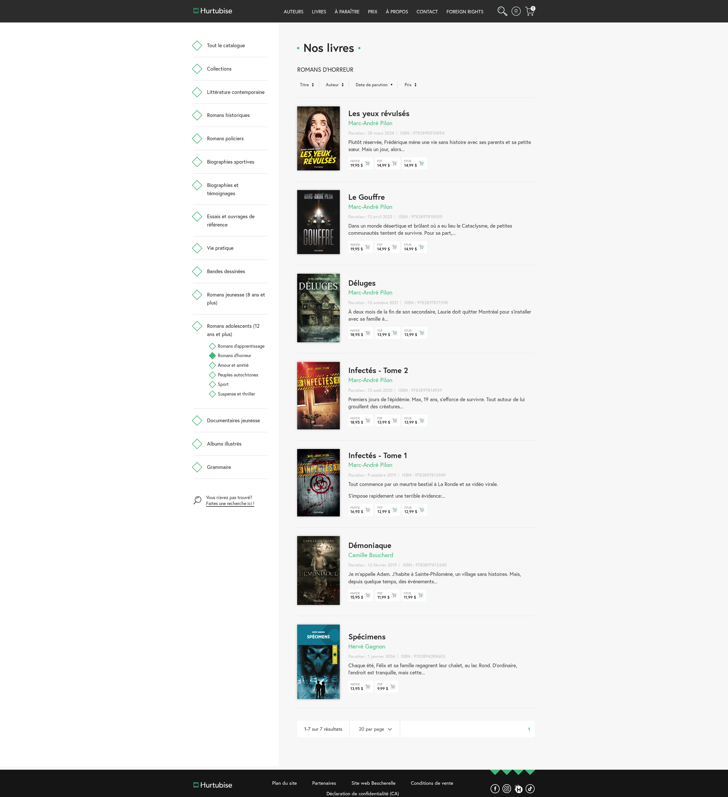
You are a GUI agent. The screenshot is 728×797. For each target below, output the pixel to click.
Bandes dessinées (226, 271)
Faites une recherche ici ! (230, 503)
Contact (427, 11)
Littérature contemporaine (235, 91)
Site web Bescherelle (373, 783)
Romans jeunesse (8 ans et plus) (236, 298)
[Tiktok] (530, 788)
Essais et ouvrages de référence (231, 220)
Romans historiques (228, 115)
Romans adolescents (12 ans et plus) (233, 329)
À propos (397, 11)
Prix (372, 11)
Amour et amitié (233, 365)
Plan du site (284, 783)
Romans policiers (225, 138)
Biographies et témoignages (223, 189)
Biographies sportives (230, 161)
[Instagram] (506, 788)
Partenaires (324, 783)
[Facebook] (495, 788)
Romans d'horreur (234, 355)
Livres (319, 11)
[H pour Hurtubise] (518, 788)
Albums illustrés (224, 443)
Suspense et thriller (236, 394)
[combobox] (375, 729)
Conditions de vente (432, 783)
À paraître (347, 11)
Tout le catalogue (226, 45)
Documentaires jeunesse (233, 420)
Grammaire (219, 467)
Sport (223, 384)
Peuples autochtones (238, 375)
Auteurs (293, 11)
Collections (219, 68)
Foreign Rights (464, 11)
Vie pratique (220, 247)
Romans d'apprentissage (241, 346)
